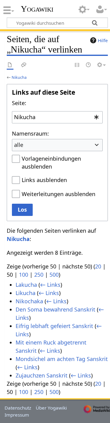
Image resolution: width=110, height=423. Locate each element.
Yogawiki (37, 9)
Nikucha (19, 77)
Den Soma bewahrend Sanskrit (55, 309)
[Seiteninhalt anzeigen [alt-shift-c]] (10, 65)
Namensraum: (30, 133)
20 (98, 266)
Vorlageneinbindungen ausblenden (51, 162)
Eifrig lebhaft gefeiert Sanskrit (54, 326)
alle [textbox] (18, 144)
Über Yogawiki (51, 408)
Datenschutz (18, 408)
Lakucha (26, 284)
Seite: (19, 103)
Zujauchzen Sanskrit (42, 375)
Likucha (25, 293)
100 (23, 274)
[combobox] (57, 117)
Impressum (17, 415)
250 (38, 274)
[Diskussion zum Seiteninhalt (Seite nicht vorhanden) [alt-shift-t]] (23, 65)
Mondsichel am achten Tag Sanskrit (62, 359)
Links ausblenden (44, 180)
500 (54, 274)
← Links (50, 284)
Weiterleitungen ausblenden (58, 194)
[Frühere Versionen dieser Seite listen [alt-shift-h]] (88, 65)
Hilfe (103, 40)
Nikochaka (29, 301)
